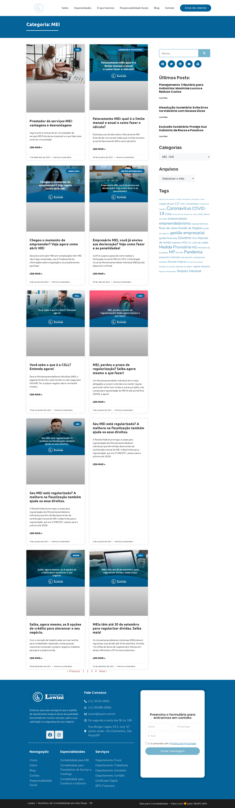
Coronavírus (179, 208)
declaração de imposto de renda (184, 214)
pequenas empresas (169, 257)
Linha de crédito (200, 242)
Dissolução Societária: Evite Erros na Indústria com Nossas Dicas (183, 109)
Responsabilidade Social (134, 8)
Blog (156, 8)
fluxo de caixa (168, 228)
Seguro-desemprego (167, 271)
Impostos (176, 242)
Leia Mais (163, 98)
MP (172, 252)
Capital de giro (166, 203)
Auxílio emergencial (183, 199)
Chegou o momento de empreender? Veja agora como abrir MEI (54, 244)
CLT (177, 203)
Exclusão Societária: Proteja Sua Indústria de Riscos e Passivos (183, 128)
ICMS (194, 238)
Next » (103, 671)
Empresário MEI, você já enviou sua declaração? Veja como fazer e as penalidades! (119, 244)
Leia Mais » (36, 147)
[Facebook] (50, 735)
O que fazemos (105, 8)
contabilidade (192, 203)
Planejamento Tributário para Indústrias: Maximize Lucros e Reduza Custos (181, 88)
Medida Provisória (175, 247)
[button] (162, 64)
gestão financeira (168, 238)
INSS (185, 242)
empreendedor (177, 219)
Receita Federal (177, 262)
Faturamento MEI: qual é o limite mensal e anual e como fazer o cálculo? (119, 122)
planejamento (187, 257)
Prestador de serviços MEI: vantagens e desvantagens (51, 123)
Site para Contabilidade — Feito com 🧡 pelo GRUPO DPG (173, 803)
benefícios (196, 199)
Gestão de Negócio (190, 228)
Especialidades (82, 8)
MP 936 (179, 252)
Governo (184, 237)
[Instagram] (59, 735)
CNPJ (182, 204)
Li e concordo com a (172, 743)
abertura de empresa (167, 199)
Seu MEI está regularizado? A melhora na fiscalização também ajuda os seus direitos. (55, 497)
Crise (168, 214)
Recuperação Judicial (195, 262)
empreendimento (200, 223)
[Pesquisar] (204, 53)
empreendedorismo (175, 223)
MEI (194, 247)
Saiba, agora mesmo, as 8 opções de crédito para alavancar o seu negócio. (55, 628)
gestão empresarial (187, 233)
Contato (169, 8)
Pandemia (193, 252)
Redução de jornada (167, 266)
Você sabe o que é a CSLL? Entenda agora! (50, 366)
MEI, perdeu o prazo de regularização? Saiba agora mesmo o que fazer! (114, 368)
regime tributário (201, 266)
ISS (189, 242)
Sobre (65, 8)
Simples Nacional (189, 271)
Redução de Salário (184, 266)
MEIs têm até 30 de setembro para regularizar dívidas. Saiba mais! (117, 628)
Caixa (202, 199)
